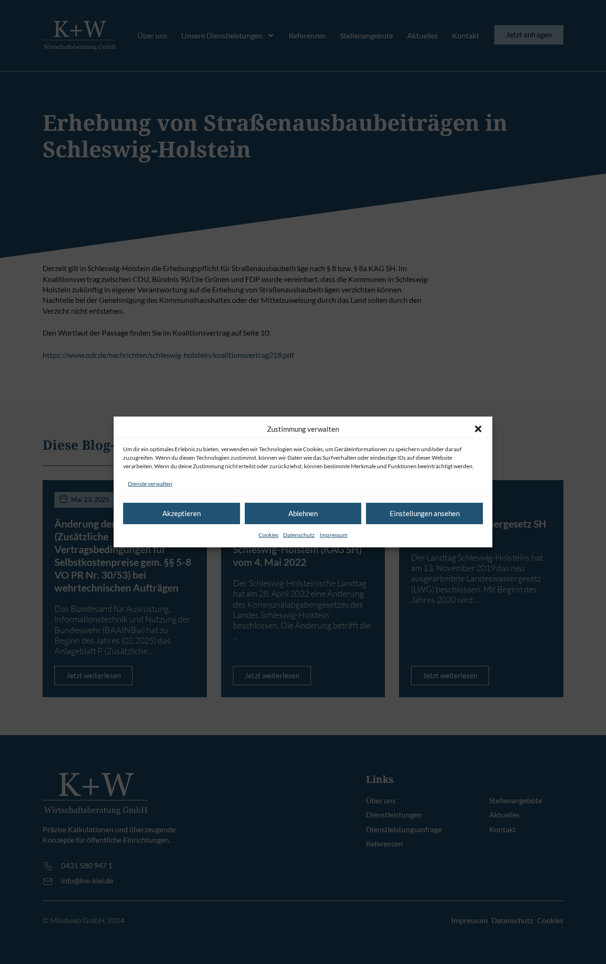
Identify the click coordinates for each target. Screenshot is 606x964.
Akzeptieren (181, 513)
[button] (478, 429)
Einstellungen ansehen (425, 513)
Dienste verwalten (150, 483)
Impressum (334, 534)
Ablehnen (303, 513)
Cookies (268, 534)
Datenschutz (299, 534)
